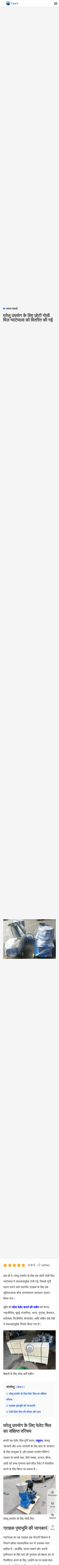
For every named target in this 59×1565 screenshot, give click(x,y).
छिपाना (20, 1387)
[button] (55, 3)
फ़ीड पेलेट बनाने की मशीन (25, 1307)
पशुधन (39, 1440)
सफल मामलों (12, 308)
